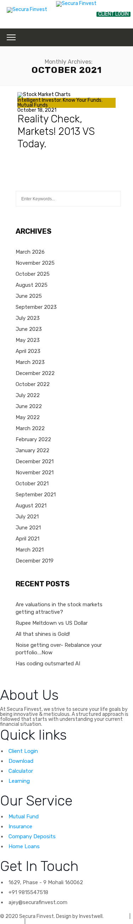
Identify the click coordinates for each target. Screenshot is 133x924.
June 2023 (29, 329)
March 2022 (30, 428)
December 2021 (35, 461)
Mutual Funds (32, 105)
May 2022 (28, 417)
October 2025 (33, 274)
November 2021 (35, 472)
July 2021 (27, 516)
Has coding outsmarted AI (48, 663)
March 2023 (30, 362)
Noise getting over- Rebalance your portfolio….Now (59, 649)
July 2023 (28, 318)
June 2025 (29, 296)
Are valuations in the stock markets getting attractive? (59, 608)
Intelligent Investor (39, 100)
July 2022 (28, 395)
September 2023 (36, 307)
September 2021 (36, 494)
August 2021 (31, 505)
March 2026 (30, 252)
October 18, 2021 (36, 110)
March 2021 (30, 550)
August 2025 (32, 285)
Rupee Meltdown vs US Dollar (52, 623)
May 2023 (28, 340)
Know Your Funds (82, 100)
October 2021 (32, 483)
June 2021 (28, 527)
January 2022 (32, 450)
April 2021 (27, 538)
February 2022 (33, 439)
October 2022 (33, 384)
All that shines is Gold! (43, 634)
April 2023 (28, 351)
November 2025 (35, 263)
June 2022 (29, 406)
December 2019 (35, 561)
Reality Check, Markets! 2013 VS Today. (56, 131)
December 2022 (35, 373)
